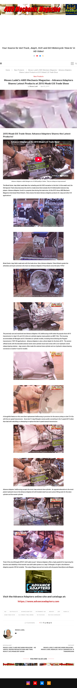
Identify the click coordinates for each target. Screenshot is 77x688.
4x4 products (14, 611)
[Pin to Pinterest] (47, 623)
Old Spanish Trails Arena (25, 615)
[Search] (76, 63)
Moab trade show (9, 615)
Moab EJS (66, 611)
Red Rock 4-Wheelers (54, 615)
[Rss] (43, 56)
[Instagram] (34, 56)
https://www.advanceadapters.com (38, 601)
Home (8, 70)
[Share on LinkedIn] (49, 623)
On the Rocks (41, 615)
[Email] (40, 56)
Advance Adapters (26, 611)
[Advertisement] (38, 31)
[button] (5, 664)
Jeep (58, 611)
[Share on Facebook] (43, 623)
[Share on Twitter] (45, 623)
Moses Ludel (34, 86)
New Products (19, 70)
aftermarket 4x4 (41, 611)
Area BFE (51, 611)
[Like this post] (41, 623)
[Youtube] (37, 56)
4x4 (5, 611)
